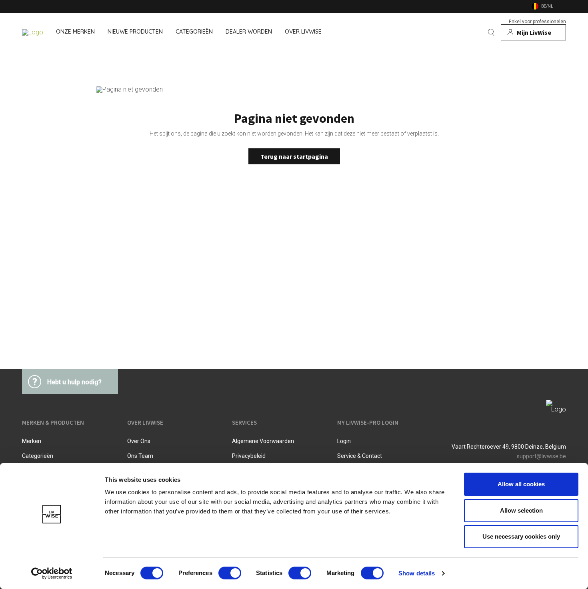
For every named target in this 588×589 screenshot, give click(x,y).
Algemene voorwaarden (263, 441)
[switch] (229, 573)
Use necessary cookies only (521, 536)
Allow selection (521, 510)
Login (344, 441)
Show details (416, 573)
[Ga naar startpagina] (32, 32)
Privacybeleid (249, 456)
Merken (31, 441)
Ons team (140, 456)
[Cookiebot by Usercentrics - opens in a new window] (52, 573)
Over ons (138, 441)
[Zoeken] (491, 32)
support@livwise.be (541, 456)
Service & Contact (359, 456)
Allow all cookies (521, 484)
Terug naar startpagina (294, 156)
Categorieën (37, 456)
